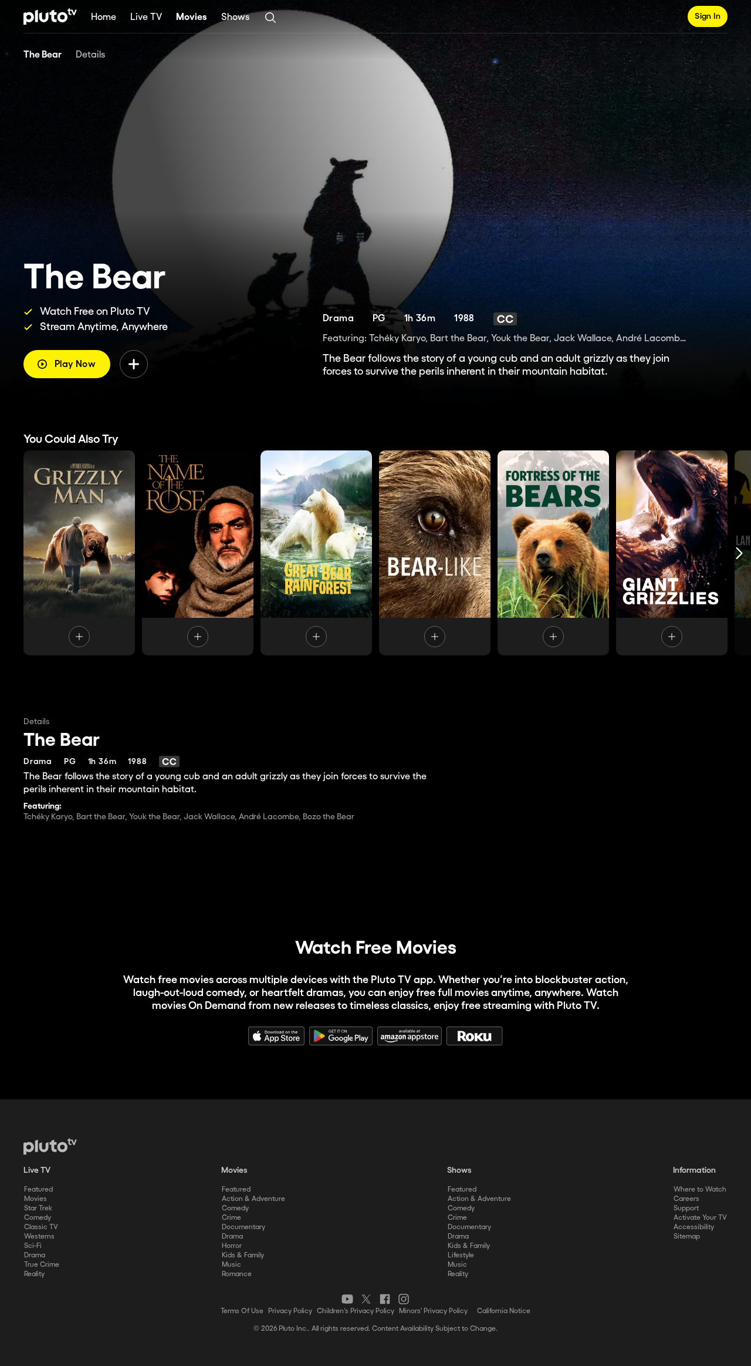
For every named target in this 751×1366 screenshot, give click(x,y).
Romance (237, 1274)
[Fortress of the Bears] (553, 552)
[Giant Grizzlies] (672, 552)
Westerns (39, 1236)
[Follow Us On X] (366, 1299)
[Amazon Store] (409, 1036)
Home (103, 17)
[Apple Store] (276, 1036)
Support (686, 1208)
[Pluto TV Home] (50, 16)
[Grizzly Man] (79, 552)
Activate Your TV (700, 1218)
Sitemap (687, 1236)
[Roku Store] (474, 1036)
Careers (686, 1199)
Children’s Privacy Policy (355, 1311)
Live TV (146, 17)
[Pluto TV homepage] (50, 1146)
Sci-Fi (33, 1246)
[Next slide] (739, 552)
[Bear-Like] (434, 552)
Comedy (37, 1218)
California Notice (503, 1311)
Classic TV (41, 1227)
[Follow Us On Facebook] (385, 1299)
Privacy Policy (290, 1311)
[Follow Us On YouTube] (347, 1299)
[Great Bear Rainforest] (316, 552)
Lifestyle (461, 1255)
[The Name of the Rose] (197, 552)
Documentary (243, 1227)
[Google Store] (341, 1036)
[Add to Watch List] (134, 364)
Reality (34, 1274)
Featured (38, 1189)
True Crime (41, 1265)
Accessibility (694, 1227)
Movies (191, 17)
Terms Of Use (242, 1311)
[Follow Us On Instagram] (404, 1299)
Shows (235, 17)
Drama (34, 1255)
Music (231, 1265)
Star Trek (38, 1208)
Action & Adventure (253, 1199)
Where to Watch (700, 1189)
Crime (231, 1218)
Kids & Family (243, 1255)
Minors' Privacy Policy (433, 1311)
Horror (232, 1246)
